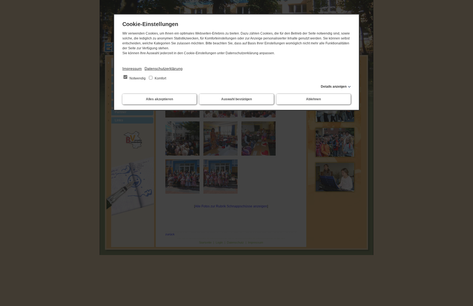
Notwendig (137, 78)
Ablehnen (313, 99)
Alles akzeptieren (159, 99)
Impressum (132, 68)
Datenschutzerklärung (164, 68)
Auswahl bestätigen (236, 99)
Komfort (160, 78)
